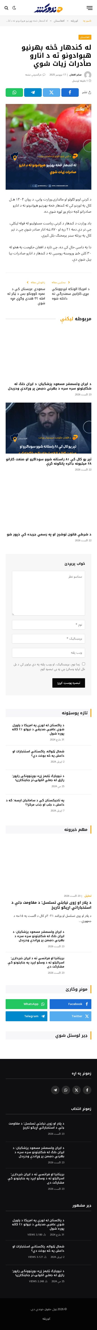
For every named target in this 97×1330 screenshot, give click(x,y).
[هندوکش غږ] (48, 8)
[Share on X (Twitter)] (51, 92)
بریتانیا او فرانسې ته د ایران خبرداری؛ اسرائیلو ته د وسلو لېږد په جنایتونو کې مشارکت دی (36, 962)
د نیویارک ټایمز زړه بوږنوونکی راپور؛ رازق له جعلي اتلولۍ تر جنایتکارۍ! (38, 778)
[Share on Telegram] (33, 92)
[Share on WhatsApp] (14, 92)
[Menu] (89, 8)
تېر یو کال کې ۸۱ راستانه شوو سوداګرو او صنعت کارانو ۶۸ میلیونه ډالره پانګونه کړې (48, 461)
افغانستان (85, 37)
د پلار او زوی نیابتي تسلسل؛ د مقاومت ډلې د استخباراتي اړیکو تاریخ (51, 905)
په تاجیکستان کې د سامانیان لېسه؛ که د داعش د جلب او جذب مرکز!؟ (35, 802)
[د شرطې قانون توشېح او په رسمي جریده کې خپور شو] (48, 503)
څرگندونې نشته (33, 74)
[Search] (7, 8)
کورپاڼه (46, 1319)
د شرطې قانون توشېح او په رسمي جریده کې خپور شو (49, 534)
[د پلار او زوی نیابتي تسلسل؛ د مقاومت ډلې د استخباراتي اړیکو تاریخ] (48, 864)
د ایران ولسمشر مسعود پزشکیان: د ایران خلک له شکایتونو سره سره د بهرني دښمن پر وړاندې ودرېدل (49, 386)
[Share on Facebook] (70, 92)
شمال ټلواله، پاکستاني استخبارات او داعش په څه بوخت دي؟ (38, 753)
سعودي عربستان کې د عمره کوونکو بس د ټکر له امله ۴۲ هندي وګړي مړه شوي (26, 296)
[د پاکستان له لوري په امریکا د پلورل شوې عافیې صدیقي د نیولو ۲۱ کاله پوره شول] (79, 731)
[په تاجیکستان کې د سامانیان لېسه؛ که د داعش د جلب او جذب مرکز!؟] (79, 806)
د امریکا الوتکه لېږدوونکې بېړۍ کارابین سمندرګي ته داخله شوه (71, 294)
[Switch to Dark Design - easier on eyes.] (14, 8)
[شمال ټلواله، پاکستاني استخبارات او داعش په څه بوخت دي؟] (79, 757)
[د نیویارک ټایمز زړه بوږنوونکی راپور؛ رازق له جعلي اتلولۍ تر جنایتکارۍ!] (79, 782)
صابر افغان (75, 74)
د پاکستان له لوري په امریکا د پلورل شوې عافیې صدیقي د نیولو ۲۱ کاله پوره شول (38, 729)
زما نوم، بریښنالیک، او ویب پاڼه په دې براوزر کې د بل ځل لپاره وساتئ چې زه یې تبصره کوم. (49, 666)
